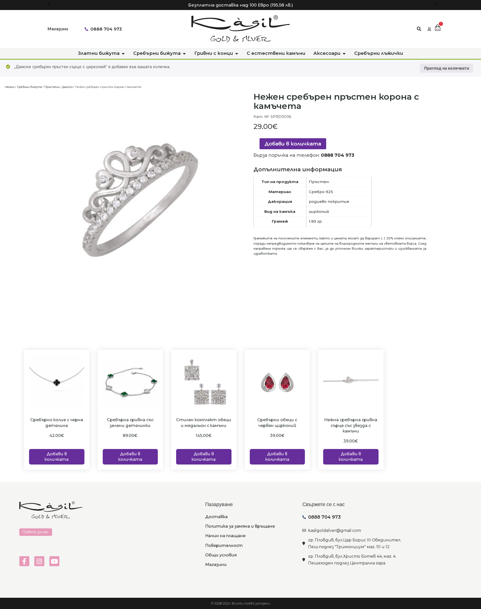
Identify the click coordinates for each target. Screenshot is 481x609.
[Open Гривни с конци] (236, 53)
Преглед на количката (446, 68)
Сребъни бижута (29, 87)
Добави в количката (293, 144)
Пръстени (52, 87)
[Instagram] (39, 561)
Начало (10, 87)
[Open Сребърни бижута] (184, 53)
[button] (49, 4)
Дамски (67, 87)
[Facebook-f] (24, 561)
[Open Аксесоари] (344, 53)
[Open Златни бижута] (123, 53)
